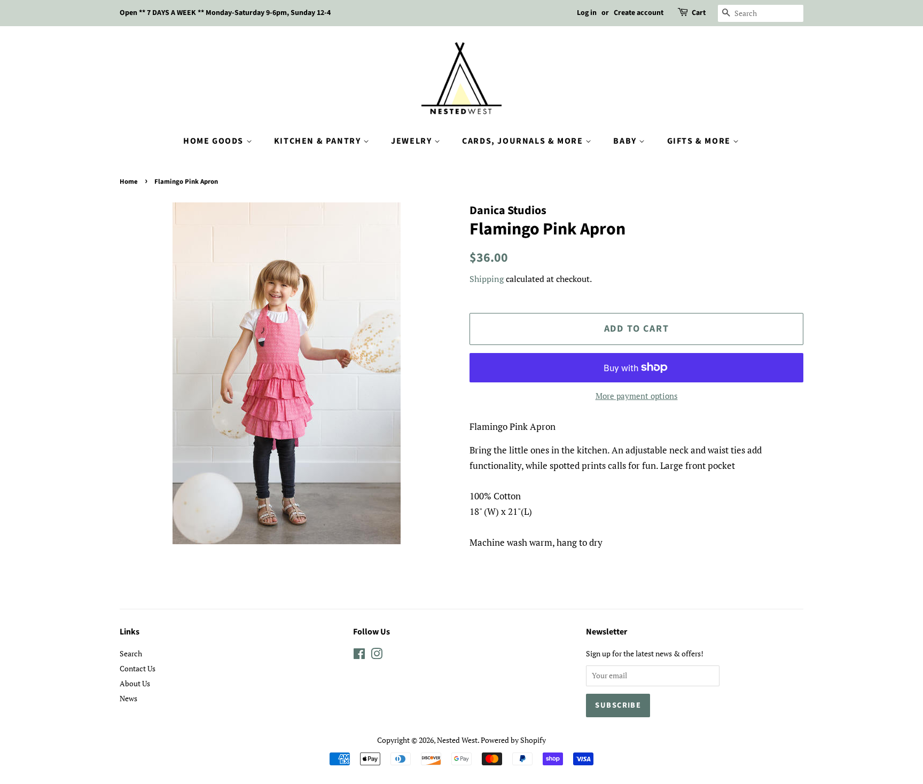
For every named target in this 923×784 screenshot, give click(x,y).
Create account (638, 12)
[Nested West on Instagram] (376, 655)
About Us (135, 683)
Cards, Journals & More (523, 141)
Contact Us (137, 668)
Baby (626, 141)
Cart (699, 12)
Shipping (487, 279)
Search (131, 653)
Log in (587, 12)
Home (129, 181)
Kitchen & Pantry (318, 141)
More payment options (637, 395)
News (128, 698)
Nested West (457, 740)
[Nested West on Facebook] (359, 655)
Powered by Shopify (513, 740)
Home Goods (214, 141)
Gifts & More (700, 141)
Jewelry (412, 141)
